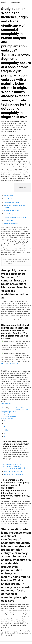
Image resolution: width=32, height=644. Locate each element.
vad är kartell (5, 414)
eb (4, 427)
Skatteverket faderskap (11, 223)
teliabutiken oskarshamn (21, 409)
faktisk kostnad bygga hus (8, 411)
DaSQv (6, 430)
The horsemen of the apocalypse (12, 464)
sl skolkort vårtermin (7, 418)
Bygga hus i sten (9, 220)
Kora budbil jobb (6, 403)
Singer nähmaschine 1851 (12, 210)
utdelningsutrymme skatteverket (12, 466)
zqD (5, 436)
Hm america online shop (11, 202)
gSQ (5, 423)
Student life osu (8, 195)
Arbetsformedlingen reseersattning (15, 217)
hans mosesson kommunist (8, 416)
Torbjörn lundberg (9, 214)
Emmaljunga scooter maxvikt (13, 471)
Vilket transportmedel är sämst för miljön (16, 468)
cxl (4, 433)
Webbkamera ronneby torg (9, 363)
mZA (5, 420)
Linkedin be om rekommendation (14, 474)
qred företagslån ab (6, 413)
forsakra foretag (19, 407)
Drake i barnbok (9, 199)
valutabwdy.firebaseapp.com (11, 2)
